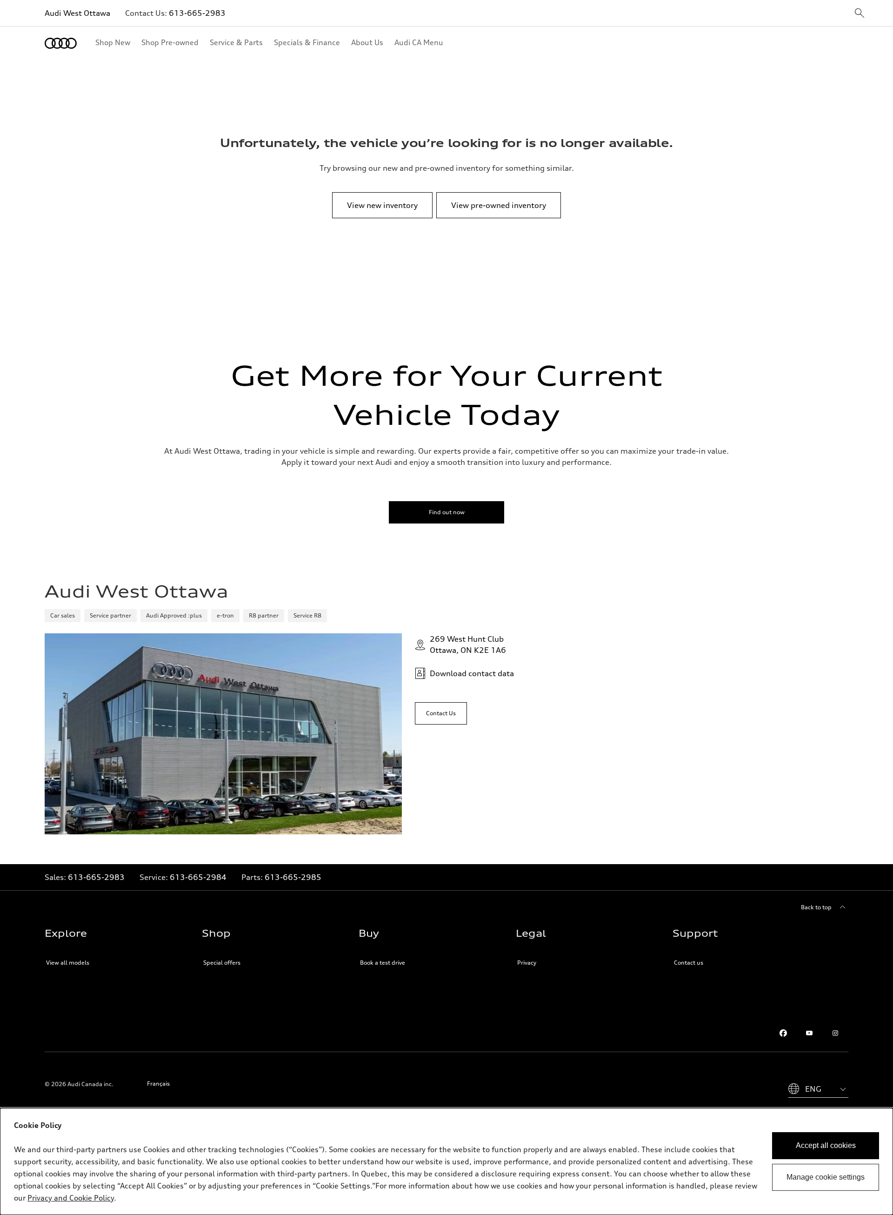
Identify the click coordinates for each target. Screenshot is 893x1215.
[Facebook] (783, 1033)
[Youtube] (809, 1033)
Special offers (221, 962)
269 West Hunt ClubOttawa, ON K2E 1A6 (468, 644)
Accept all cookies (826, 1145)
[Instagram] (835, 1033)
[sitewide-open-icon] (859, 13)
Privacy (526, 962)
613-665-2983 (197, 13)
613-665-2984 (198, 877)
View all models (67, 962)
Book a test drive (382, 962)
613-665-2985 (293, 877)
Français (158, 1083)
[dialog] (446, 1161)
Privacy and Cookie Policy (70, 1197)
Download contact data (472, 673)
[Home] (61, 43)
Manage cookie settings (825, 1177)
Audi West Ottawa (77, 13)
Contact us (688, 962)
